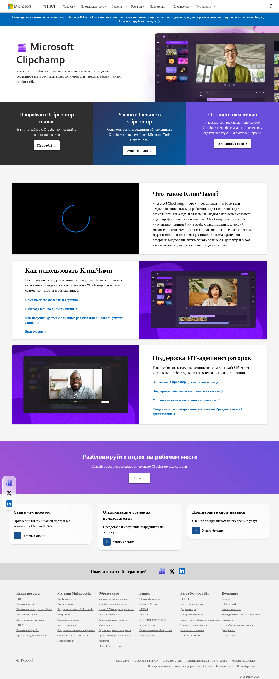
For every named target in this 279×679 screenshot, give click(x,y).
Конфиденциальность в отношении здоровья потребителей (180, 666)
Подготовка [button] (159, 6)
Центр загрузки (65, 604)
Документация (188, 609)
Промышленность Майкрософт (156, 630)
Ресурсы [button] (138, 6)
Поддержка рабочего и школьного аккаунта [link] (186, 391)
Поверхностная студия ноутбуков (34, 609)
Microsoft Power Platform (153, 619)
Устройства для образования (113, 604)
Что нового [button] (205, 6)
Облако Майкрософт (150, 598)
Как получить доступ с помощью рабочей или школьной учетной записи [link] (74, 319)
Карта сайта (122, 660)
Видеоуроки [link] (34, 331)
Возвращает (63, 614)
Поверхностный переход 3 (30, 619)
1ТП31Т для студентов (110, 645)
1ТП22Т (144, 614)
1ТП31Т (184, 598)
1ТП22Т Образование (110, 614)
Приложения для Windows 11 (31, 635)
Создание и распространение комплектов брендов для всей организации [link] (197, 411)
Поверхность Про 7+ (27, 630)
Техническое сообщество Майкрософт (200, 619)
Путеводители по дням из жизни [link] (49, 309)
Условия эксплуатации (243, 660)
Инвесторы (227, 619)
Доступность (228, 630)
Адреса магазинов (66, 625)
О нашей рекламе (246, 666)
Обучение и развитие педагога (115, 630)
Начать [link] (137, 478)
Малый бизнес (147, 635)
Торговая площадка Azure (194, 625)
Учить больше (137, 150)
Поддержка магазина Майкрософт (75, 609)
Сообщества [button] (182, 6)
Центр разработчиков (191, 604)
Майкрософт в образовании (113, 598)
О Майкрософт (229, 604)
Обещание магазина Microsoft (73, 635)
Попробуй (44, 145)
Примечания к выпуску (145, 660)
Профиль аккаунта (66, 598)
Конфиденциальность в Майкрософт (241, 614)
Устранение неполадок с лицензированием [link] (185, 400)
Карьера (226, 598)
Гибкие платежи (65, 640)
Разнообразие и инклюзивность (238, 625)
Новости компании (231, 609)
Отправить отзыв (231, 143)
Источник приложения (192, 630)
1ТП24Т (144, 609)
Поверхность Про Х (26, 614)
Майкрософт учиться (191, 614)
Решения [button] (119, 6)
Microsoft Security (149, 604)
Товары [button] (70, 6)
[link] (162, 571)
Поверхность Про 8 (26, 604)
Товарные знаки (224, 666)
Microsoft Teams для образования (116, 609)
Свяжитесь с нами (172, 660)
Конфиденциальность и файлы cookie (206, 660)
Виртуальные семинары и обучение (76, 630)
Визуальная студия (190, 635)
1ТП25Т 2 (21, 625)
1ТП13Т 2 (21, 598)
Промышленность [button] (94, 6)
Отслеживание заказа (68, 619)
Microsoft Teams (148, 625)
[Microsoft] (19, 6)
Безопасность (229, 635)
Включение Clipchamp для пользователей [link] (184, 382)
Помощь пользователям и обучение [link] (52, 299)
